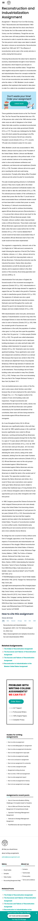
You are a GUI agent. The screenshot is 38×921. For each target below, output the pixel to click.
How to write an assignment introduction (19, 749)
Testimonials (26, 873)
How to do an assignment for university (19, 763)
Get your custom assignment (19, 916)
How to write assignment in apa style (18, 752)
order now (18, 104)
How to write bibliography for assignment (20, 745)
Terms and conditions (28, 880)
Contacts (25, 869)
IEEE (30, 621)
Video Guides (7, 877)
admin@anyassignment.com (11, 857)
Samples (6, 873)
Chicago (20, 621)
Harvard (13, 621)
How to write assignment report (17, 777)
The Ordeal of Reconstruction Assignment (18, 649)
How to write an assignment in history (19, 780)
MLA (8, 621)
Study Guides (7, 870)
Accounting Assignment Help (12, 880)
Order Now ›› (16, 701)
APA (3, 621)
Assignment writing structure (16, 770)
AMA (34, 621)
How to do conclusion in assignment (18, 759)
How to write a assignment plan (17, 766)
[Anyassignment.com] (21, 3)
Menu (4, 2)
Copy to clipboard (9, 631)
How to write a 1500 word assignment (19, 773)
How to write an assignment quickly (18, 756)
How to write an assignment (16, 742)
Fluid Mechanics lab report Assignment (19, 824)
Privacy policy (26, 876)
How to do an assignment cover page (18, 784)
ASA (25, 621)
